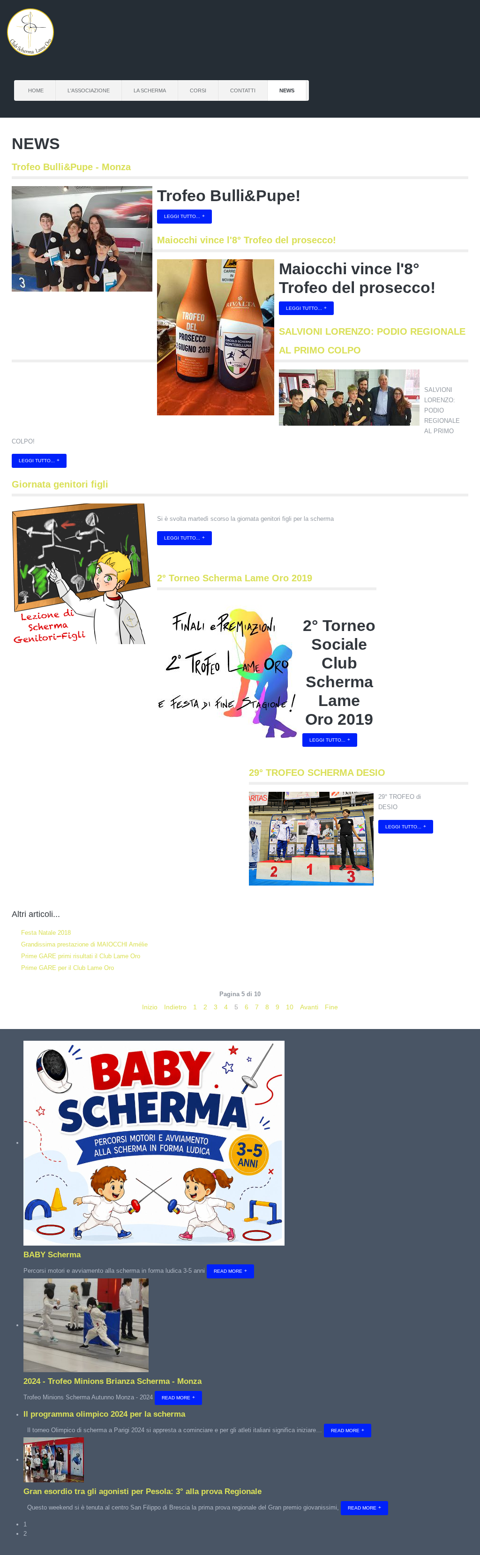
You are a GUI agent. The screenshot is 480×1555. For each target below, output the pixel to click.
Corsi (198, 90)
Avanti (309, 1007)
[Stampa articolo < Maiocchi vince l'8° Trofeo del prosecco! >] (455, 264)
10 (289, 1007)
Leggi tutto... (182, 216)
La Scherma (150, 90)
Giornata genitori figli (60, 484)
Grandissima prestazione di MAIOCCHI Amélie (83, 944)
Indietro (175, 1007)
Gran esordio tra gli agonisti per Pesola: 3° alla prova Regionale (142, 1491)
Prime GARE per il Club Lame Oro (66, 967)
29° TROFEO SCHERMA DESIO (317, 772)
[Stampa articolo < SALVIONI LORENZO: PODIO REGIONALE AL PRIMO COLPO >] (455, 374)
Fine (331, 1007)
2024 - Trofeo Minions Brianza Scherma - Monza (112, 1381)
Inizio (150, 1007)
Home (36, 90)
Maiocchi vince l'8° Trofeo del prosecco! (246, 240)
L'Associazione (89, 90)
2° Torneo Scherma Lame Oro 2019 (234, 578)
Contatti (242, 90)
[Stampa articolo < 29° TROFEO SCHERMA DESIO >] (455, 797)
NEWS (286, 90)
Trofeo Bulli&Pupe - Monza (71, 167)
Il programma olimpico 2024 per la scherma (104, 1414)
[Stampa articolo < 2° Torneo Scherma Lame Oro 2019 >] (363, 602)
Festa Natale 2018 (45, 932)
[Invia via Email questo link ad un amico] (466, 191)
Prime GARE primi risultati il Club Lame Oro (79, 956)
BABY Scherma (52, 1254)
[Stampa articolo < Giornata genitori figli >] (455, 508)
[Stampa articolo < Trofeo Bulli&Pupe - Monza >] (455, 191)
